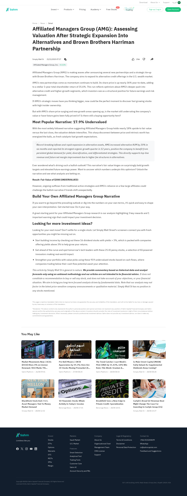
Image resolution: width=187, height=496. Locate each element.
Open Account (173, 9)
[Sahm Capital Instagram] (26, 449)
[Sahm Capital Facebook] (17, 449)
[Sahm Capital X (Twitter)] (22, 449)
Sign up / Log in (155, 9)
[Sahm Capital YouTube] (31, 449)
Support (166, 2)
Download (143, 2)
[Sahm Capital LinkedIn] (35, 449)
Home (34, 23)
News (42, 23)
